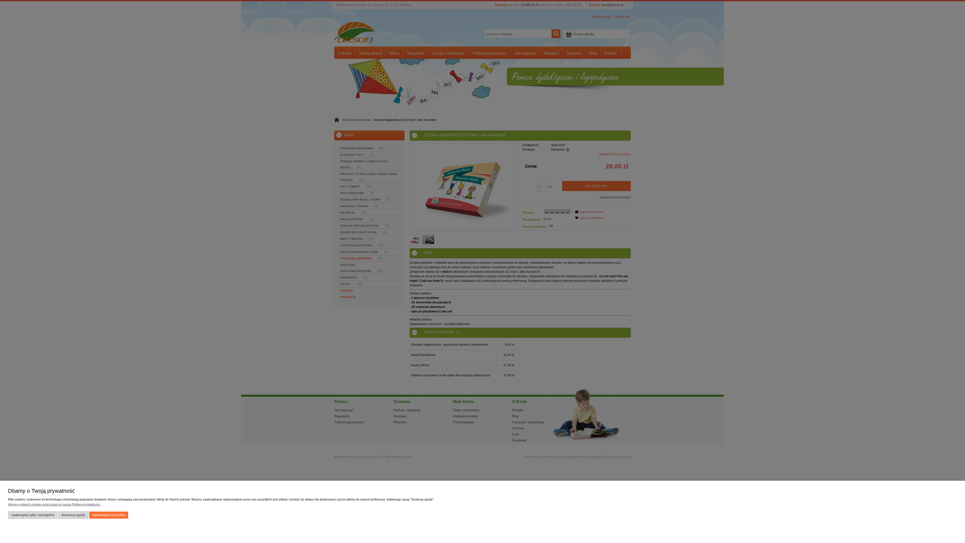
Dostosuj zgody (73, 515)
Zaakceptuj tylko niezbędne (32, 515)
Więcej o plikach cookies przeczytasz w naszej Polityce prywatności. (54, 504)
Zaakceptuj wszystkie (108, 515)
